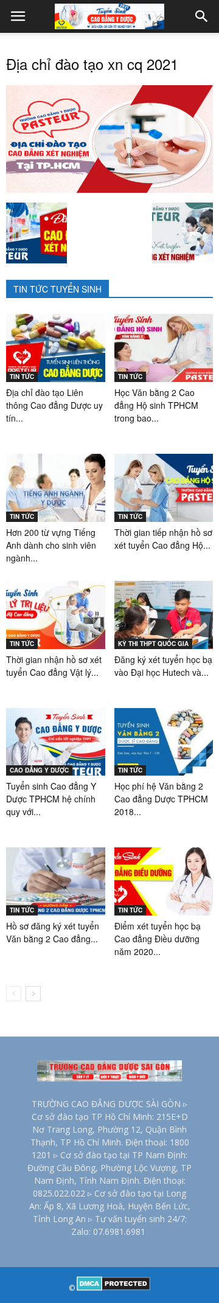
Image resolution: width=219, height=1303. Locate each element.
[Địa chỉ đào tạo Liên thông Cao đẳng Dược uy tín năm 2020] (55, 348)
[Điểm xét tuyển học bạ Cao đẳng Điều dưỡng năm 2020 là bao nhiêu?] (164, 881)
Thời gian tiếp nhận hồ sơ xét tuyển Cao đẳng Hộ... (163, 538)
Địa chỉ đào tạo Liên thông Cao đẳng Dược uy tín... (54, 405)
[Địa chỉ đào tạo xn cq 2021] (109, 190)
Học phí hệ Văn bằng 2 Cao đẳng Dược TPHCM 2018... (161, 799)
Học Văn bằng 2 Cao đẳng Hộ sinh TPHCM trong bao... (156, 405)
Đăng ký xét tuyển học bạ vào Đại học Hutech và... (163, 665)
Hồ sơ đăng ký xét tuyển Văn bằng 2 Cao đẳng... (52, 932)
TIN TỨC (22, 376)
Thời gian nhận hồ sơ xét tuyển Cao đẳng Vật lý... (54, 665)
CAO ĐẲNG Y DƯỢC (39, 770)
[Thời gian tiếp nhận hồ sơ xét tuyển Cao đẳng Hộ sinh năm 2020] (164, 488)
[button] (202, 16)
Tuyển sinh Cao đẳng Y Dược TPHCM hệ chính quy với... (51, 799)
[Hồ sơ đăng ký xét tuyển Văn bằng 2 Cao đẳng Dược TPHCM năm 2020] (55, 881)
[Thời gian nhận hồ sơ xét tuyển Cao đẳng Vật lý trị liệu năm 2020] (55, 615)
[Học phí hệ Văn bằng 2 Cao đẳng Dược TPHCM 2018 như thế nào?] (164, 742)
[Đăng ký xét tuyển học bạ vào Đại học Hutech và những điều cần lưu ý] (164, 615)
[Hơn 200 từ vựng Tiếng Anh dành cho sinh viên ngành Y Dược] (55, 488)
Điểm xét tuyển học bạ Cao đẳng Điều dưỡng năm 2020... (157, 938)
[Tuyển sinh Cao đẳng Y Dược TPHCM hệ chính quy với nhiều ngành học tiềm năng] (55, 742)
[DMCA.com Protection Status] (113, 1288)
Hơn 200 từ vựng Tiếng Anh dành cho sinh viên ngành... (51, 545)
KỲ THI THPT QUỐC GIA (153, 643)
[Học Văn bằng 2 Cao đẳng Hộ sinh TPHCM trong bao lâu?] (164, 348)
